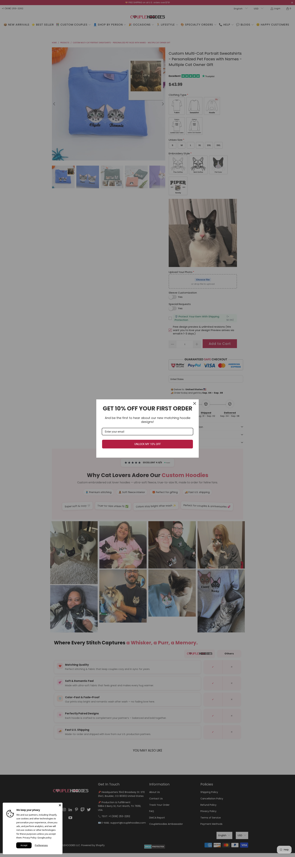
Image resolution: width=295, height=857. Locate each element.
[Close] (195, 403)
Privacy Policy (30, 837)
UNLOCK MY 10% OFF (147, 444)
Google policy (44, 837)
